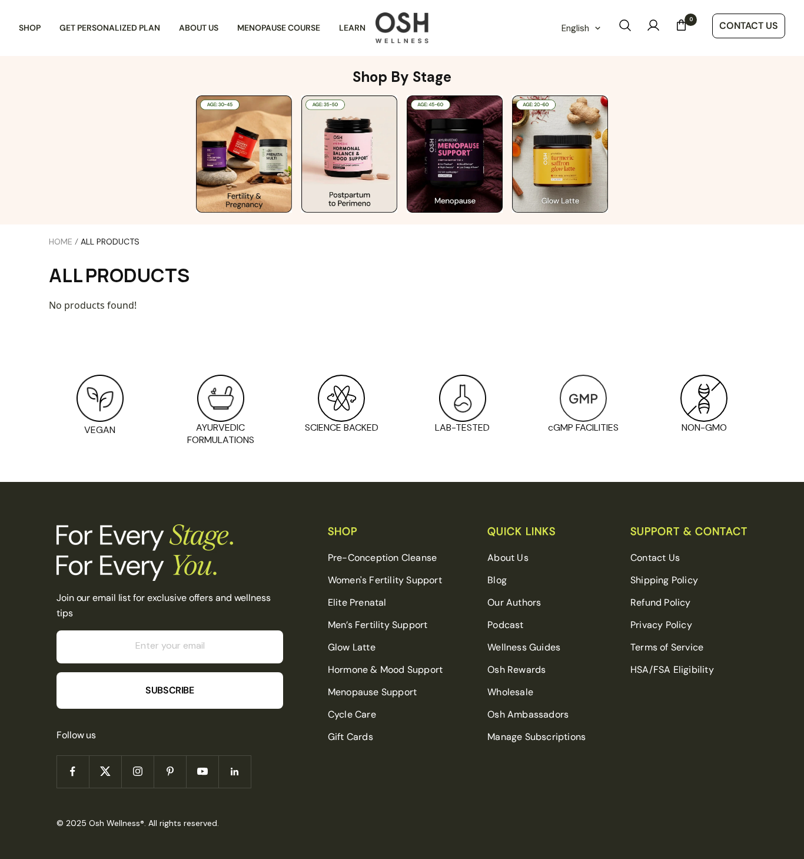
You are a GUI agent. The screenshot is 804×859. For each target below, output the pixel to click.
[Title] (455, 153)
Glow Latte (352, 647)
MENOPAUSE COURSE (278, 27)
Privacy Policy (661, 625)
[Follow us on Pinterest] (170, 771)
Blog (497, 580)
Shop (30, 27)
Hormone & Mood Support (385, 669)
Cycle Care (352, 714)
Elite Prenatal (357, 602)
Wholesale (510, 692)
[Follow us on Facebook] (73, 771)
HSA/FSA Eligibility (672, 669)
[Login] (653, 28)
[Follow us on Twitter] (105, 771)
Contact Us (655, 557)
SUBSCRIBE (169, 690)
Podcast (505, 625)
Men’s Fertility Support (378, 625)
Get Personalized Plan (109, 27)
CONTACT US (748, 25)
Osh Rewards (516, 669)
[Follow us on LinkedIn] (234, 771)
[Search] (625, 28)
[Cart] (682, 28)
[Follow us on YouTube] (202, 771)
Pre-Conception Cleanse (382, 557)
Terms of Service (666, 647)
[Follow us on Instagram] (137, 771)
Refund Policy (660, 602)
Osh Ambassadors (528, 714)
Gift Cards (350, 737)
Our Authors (514, 602)
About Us (198, 27)
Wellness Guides (523, 647)
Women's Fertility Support (385, 580)
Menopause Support (372, 692)
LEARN (352, 27)
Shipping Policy (664, 580)
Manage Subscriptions (536, 737)
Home (60, 241)
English (575, 28)
